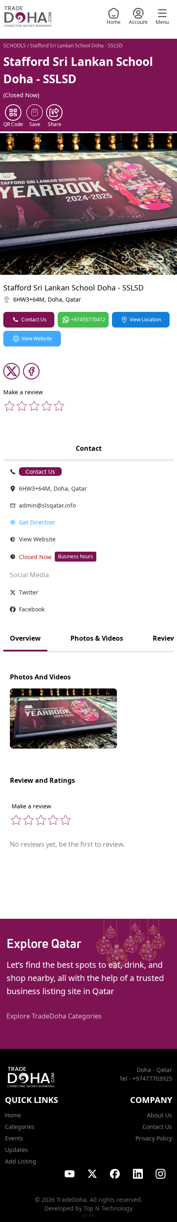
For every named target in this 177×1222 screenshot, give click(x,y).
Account (138, 22)
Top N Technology (108, 1208)
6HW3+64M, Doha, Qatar (47, 299)
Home (114, 22)
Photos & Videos (96, 638)
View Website (36, 338)
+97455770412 (88, 319)
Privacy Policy (153, 1138)
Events (14, 1138)
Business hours (75, 556)
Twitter (28, 592)
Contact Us (34, 319)
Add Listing (20, 1161)
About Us (159, 1115)
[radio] (9, 406)
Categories (20, 1127)
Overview (25, 638)
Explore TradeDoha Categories (54, 1016)
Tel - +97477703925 (145, 1078)
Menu (162, 22)
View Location (145, 319)
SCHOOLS (14, 45)
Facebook (31, 609)
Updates (16, 1150)
